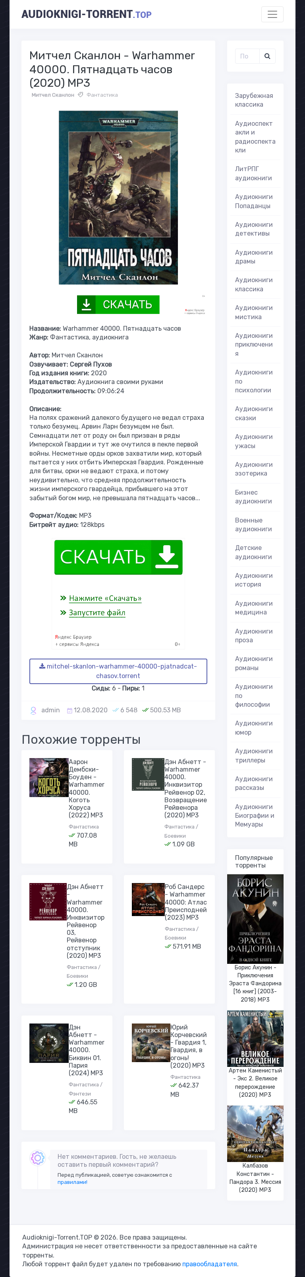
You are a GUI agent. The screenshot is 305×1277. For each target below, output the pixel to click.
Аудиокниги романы (254, 663)
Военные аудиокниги (253, 525)
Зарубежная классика (254, 100)
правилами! (72, 1182)
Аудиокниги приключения (254, 344)
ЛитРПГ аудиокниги (253, 173)
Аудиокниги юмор (254, 727)
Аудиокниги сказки (254, 413)
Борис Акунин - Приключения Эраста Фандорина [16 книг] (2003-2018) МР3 (255, 983)
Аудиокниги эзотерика (254, 469)
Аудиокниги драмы (254, 257)
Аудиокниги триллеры (254, 755)
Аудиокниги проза (254, 636)
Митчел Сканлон (53, 95)
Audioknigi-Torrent (86, 14)
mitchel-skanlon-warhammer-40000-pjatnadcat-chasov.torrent (121, 671)
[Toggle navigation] (272, 14)
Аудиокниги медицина (254, 608)
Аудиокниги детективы (254, 229)
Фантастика (102, 95)
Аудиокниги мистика (254, 312)
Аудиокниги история (254, 580)
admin (50, 710)
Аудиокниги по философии (254, 695)
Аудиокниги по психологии (254, 381)
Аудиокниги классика (254, 284)
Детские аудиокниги (253, 552)
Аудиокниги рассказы (254, 783)
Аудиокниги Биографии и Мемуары (254, 816)
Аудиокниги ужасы (254, 441)
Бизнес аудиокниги (253, 497)
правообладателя (209, 1264)
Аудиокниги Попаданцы (254, 201)
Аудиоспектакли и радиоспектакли (255, 137)
